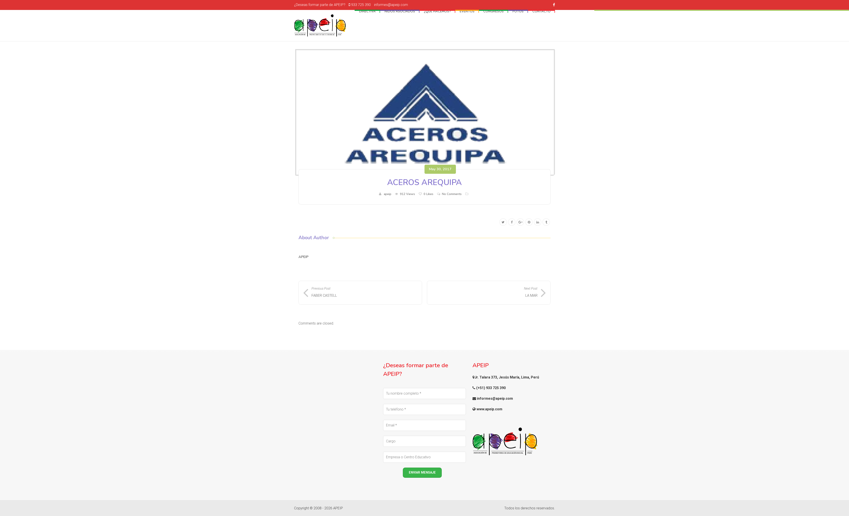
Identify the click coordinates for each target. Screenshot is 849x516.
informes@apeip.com (391, 5)
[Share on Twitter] (503, 222)
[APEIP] (320, 25)
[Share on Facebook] (511, 222)
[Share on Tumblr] (546, 222)
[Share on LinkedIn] (537, 222)
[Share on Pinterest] (529, 222)
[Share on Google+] (520, 222)
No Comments (452, 194)
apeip (387, 194)
